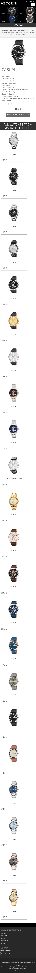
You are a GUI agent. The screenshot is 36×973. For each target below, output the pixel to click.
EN (24, 1)
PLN (33, 1)
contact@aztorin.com (5, 950)
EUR (30, 1)
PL (27, 1)
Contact (2, 943)
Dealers (2, 938)
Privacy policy (4, 941)
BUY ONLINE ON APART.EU (18, 114)
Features (3, 933)
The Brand (3, 936)
